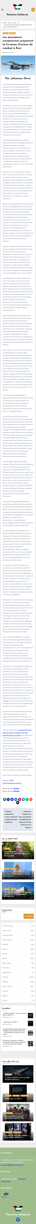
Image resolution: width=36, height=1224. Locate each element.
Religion (5, 996)
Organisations (7, 972)
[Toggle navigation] (2, 10)
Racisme (5, 991)
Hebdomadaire (5, 1181)
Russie (7, 869)
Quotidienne (22, 1179)
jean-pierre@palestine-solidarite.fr (12, 1165)
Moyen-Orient (6, 963)
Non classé (5, 968)
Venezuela (9, 1113)
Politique (5, 982)
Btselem (8, 1095)
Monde (4, 958)
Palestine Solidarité (17, 15)
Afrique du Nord (7, 926)
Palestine (5, 977)
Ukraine (12, 33)
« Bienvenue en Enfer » (10, 1022)
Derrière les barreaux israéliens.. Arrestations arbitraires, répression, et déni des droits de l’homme (14, 1042)
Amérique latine (7, 935)
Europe (5, 33)
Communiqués (7, 940)
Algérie (7, 889)
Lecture (4, 954)
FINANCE (5, 944)
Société (4, 1000)
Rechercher (7, 910)
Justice (4, 949)
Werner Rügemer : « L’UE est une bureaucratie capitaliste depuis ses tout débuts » (17, 853)
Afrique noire (6, 930)
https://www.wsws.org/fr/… (12, 783)
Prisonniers (25, 1095)
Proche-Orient (7, 986)
